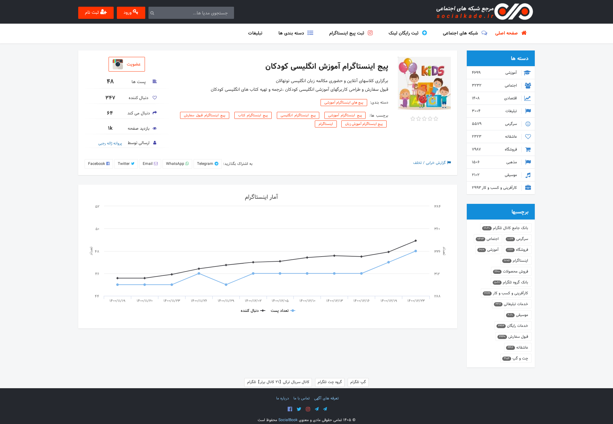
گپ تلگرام (358, 382)
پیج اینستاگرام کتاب (253, 115)
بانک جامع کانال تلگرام (506, 228)
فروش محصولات (511, 271)
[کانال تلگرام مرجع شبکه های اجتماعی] (317, 409)
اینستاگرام (326, 124)
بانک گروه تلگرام (511, 282)
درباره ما (282, 398)
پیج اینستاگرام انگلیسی (298, 115)
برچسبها (519, 212)
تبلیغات (495, 111)
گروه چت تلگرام (330, 382)
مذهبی (495, 162)
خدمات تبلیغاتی (512, 304)
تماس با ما (301, 398)
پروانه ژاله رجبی (110, 143)
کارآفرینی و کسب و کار (495, 188)
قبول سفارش (513, 337)
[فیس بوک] (290, 409)
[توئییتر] (299, 409)
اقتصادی (495, 98)
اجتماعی (495, 85)
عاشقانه (495, 137)
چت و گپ (516, 358)
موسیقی (495, 175)
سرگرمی (495, 124)
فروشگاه (495, 149)
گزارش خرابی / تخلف (430, 163)
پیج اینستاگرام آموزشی (345, 115)
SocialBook (288, 420)
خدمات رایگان (513, 326)
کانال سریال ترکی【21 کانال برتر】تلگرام (278, 382)
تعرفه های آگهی (326, 398)
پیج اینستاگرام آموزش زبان (364, 124)
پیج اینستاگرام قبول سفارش (204, 115)
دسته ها (519, 58)
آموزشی (495, 73)
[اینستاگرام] (308, 409)
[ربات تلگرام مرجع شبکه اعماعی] (325, 409)
